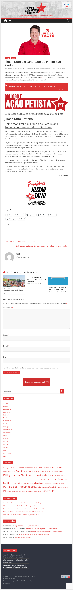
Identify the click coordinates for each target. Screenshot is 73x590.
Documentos (7, 412)
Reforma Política (20, 491)
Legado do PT (7, 433)
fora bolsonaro (22, 480)
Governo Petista (37, 480)
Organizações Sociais (50, 483)
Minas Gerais (39, 483)
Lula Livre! (56, 479)
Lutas (5, 435)
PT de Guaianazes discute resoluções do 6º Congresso (36, 279)
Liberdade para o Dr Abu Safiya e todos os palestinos (20, 506)
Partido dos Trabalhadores (19, 486)
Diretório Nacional (58, 471)
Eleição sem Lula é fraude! (34, 475)
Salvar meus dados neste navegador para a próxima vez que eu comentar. (32, 368)
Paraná (62, 483)
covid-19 (33, 471)
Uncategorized (7, 453)
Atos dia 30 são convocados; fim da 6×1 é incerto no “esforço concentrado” (26, 503)
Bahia (41, 467)
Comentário (8, 307)
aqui (42, 77)
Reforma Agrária (11, 491)
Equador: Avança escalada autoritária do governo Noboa (21, 515)
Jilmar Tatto (56, 68)
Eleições (5, 418)
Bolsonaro (47, 468)
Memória (6, 438)
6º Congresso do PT (8, 468)
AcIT (16, 468)
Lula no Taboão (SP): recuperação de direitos (13, 289)
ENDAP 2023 (7, 421)
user (21, 68)
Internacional (7, 430)
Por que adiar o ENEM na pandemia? (20, 241)
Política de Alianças (62, 487)
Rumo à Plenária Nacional (23, 537)
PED (37, 487)
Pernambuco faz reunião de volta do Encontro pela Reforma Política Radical (27, 509)
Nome (6, 335)
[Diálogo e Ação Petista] (36, 2)
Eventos (5, 424)
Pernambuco (44, 487)
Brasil (54, 467)
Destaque (48, 471)
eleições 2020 (48, 68)
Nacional (6, 441)
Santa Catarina (38, 491)
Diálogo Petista (12, 475)
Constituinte (22, 471)
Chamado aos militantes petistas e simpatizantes (41, 529)
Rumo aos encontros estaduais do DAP (57, 288)
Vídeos (5, 456)
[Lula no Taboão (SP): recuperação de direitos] (14, 276)
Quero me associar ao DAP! (36, 382)
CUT (38, 471)
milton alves (30, 483)
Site (4, 357)
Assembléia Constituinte (26, 468)
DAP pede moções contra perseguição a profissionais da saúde (42, 246)
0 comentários (29, 68)
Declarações (7, 409)
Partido (13, 58)
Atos (36, 468)
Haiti (43, 479)
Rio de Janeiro (29, 491)
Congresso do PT (9, 471)
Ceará (60, 467)
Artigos (5, 403)
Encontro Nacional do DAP (9, 480)
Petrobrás (52, 487)
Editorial (6, 415)
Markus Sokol (21, 483)
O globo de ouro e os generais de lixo (27, 526)
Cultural (5, 406)
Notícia (7, 58)
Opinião (5, 447)
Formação (6, 427)
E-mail (6, 346)
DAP (42, 471)
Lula (48, 479)
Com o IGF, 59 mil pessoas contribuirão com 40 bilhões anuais (23, 512)
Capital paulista (40, 68)
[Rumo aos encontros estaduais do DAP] (58, 276)
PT (4, 491)
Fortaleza (30, 480)
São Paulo (62, 68)
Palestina (57, 483)
